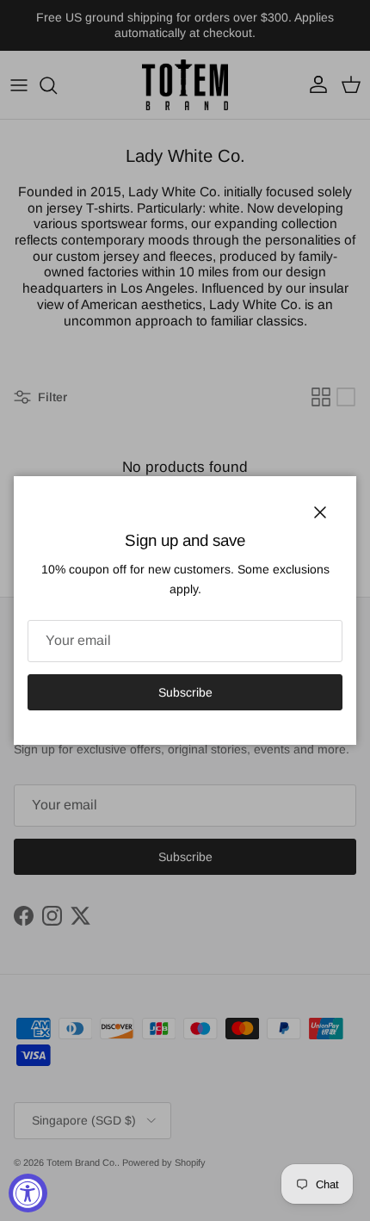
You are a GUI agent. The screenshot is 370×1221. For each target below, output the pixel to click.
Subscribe (185, 692)
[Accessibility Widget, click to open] (28, 1193)
